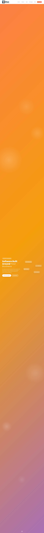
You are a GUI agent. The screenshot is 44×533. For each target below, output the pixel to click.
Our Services (15, 275)
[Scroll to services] (22, 531)
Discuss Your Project (7, 275)
